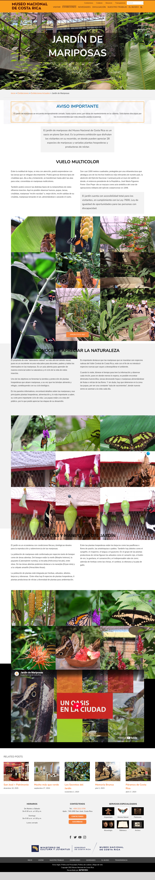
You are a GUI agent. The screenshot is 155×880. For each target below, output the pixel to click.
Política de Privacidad (69, 865)
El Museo (105, 860)
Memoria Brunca (108, 771)
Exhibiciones (75, 860)
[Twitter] (75, 837)
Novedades (90, 860)
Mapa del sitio (98, 865)
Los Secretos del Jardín (77, 771)
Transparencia (121, 860)
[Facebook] (70, 837)
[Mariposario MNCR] (44, 242)
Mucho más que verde (47, 771)
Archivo (137, 830)
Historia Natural (123, 817)
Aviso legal (56, 865)
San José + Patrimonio (16, 771)
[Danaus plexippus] (89, 616)
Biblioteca (123, 830)
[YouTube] (79, 837)
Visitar (41, 860)
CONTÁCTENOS (77, 816)
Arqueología (108, 817)
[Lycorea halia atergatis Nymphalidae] (44, 652)
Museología (108, 830)
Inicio (30, 860)
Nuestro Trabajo (57, 860)
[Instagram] (84, 837)
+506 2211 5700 (79, 809)
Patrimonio (137, 817)
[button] (141, 7)
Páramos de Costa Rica (138, 771)
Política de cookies (85, 865)
